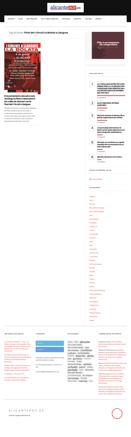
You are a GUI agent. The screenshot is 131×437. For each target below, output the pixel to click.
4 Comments (101, 161)
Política (91, 279)
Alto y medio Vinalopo (96, 211)
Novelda (92, 260)
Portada (100, 81)
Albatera (92, 196)
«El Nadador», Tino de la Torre (14, 374)
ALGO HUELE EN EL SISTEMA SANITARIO (108, 104)
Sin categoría (93, 301)
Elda (90, 245)
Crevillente (93, 223)
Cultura (88, 19)
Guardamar (93, 249)
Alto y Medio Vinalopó (49, 19)
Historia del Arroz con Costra (109, 157)
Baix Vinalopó (31, 19)
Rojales (91, 286)
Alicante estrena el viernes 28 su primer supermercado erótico (110, 116)
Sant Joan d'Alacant (95, 294)
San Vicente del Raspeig (97, 290)
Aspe (91, 215)
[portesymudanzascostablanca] (108, 45)
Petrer (91, 275)
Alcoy (91, 200)
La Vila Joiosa (93, 253)
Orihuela (92, 271)
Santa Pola (92, 298)
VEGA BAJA (66, 19)
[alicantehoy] (65, 7)
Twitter (39, 343)
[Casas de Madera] (108, 179)
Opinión (98, 19)
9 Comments (101, 110)
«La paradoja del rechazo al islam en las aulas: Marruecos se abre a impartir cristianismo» (111, 130)
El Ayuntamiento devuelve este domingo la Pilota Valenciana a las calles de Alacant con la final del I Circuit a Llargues (19, 100)
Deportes (77, 19)
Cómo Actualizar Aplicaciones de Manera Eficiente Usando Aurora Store (112, 344)
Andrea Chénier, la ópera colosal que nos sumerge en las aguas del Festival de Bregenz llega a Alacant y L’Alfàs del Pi (17, 367)
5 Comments (101, 137)
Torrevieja (92, 309)
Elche (20, 19)
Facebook (40, 349)
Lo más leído (93, 256)
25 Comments (101, 97)
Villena (91, 320)
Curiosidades (101, 154)
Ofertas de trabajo (95, 264)
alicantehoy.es (26, 410)
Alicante (11, 19)
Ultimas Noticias (95, 313)
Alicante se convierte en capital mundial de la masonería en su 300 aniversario (110, 144)
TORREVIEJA (93, 305)
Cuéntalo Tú (93, 226)
